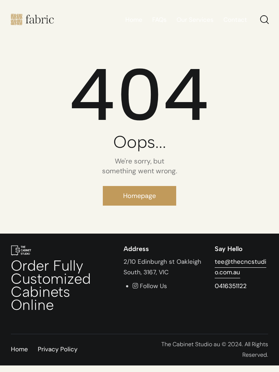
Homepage (139, 195)
